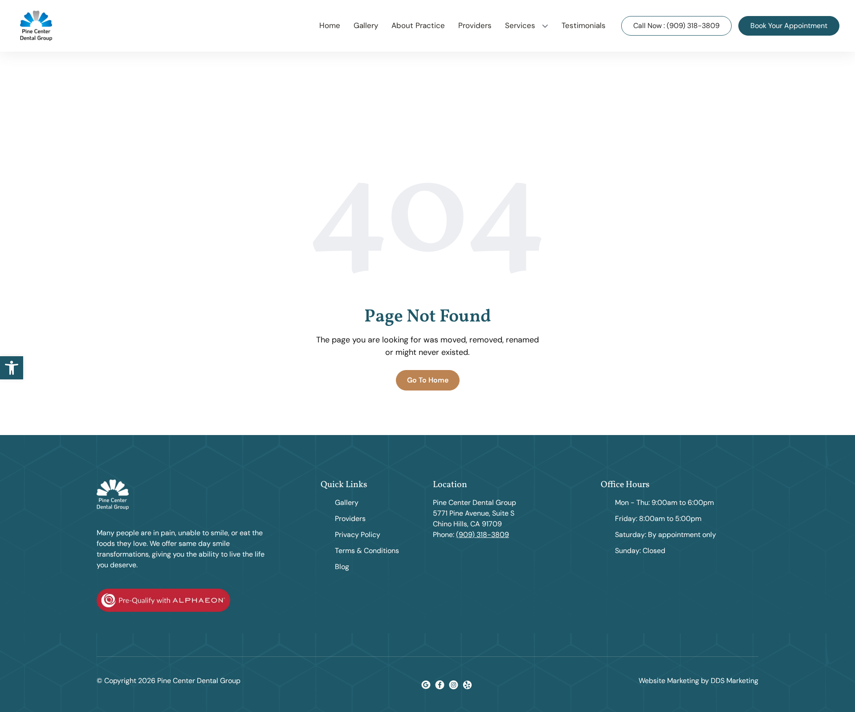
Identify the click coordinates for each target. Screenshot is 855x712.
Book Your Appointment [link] (788, 25)
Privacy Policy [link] (357, 534)
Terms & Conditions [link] (367, 550)
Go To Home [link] (427, 380)
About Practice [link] (418, 25)
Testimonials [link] (584, 25)
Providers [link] (475, 25)
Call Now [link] (676, 25)
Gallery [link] (366, 25)
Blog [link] (342, 566)
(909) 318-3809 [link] (482, 534)
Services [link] (520, 25)
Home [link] (329, 25)
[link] (11, 367)
